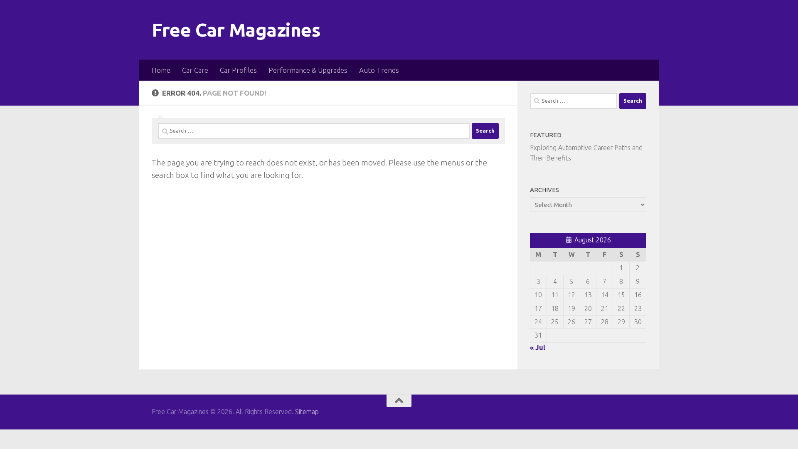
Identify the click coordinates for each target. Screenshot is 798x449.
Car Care (195, 70)
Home (160, 70)
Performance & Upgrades (307, 70)
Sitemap (307, 411)
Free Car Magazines (236, 30)
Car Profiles (238, 70)
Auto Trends (379, 70)
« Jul (537, 347)
